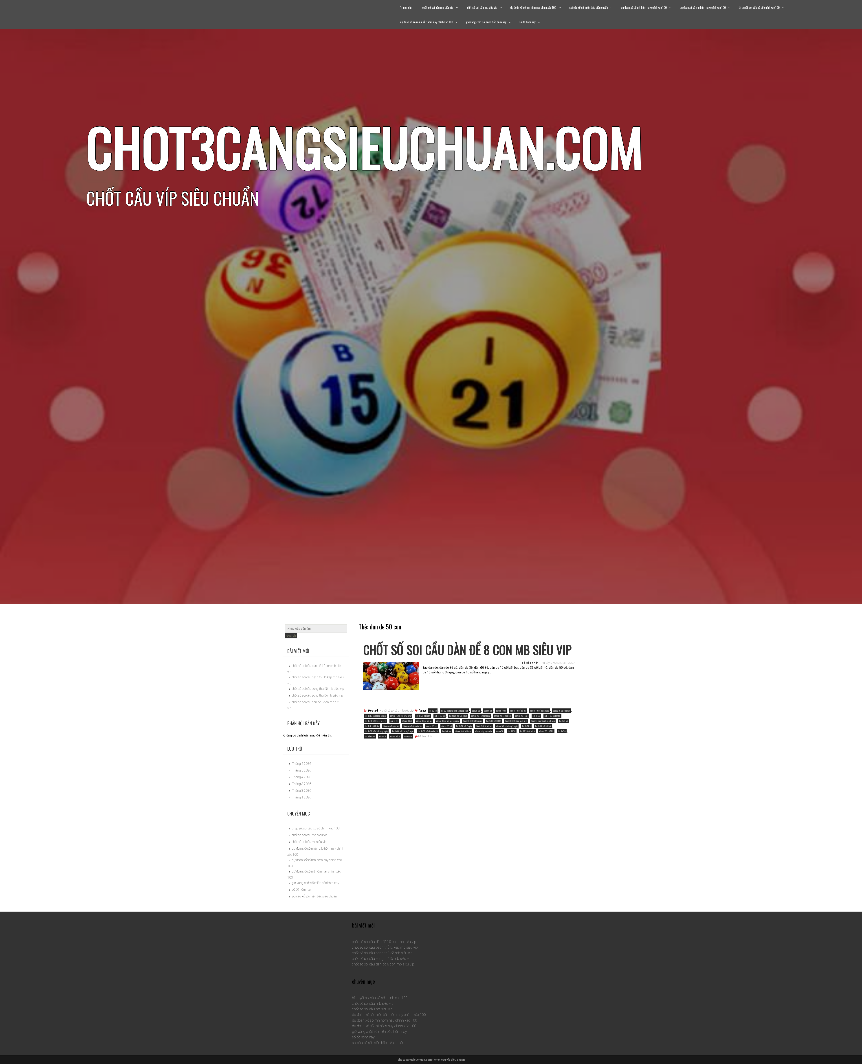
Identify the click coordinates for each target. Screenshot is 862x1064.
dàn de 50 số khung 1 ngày (507, 726)
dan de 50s (526, 726)
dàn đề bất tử (395, 736)
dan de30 (500, 731)
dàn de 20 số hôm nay (502, 715)
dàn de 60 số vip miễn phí (428, 731)
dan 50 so (488, 710)
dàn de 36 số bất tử (493, 721)
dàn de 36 (394, 721)
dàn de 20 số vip (521, 715)
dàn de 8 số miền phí (463, 731)
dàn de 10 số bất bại (518, 710)
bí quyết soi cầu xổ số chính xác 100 (759, 7)
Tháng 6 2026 (301, 763)
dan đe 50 (562, 731)
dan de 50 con (431, 726)
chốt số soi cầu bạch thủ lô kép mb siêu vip (385, 947)
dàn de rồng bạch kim (483, 731)
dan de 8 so (446, 731)
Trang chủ (405, 7)
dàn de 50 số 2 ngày (464, 726)
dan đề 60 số (370, 736)
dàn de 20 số (439, 715)
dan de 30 (536, 715)
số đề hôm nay (527, 22)
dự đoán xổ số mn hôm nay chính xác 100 (533, 7)
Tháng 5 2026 (301, 770)
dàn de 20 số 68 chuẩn (458, 715)
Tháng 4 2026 (301, 777)
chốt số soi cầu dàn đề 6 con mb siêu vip (383, 964)
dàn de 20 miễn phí (423, 715)
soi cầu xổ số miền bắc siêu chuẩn (588, 7)
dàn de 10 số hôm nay (561, 710)
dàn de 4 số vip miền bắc (412, 726)
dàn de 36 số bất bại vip (472, 721)
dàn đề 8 (382, 736)
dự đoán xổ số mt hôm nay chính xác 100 (644, 7)
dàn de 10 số (501, 710)
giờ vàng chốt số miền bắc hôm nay (486, 22)
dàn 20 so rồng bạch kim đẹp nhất (454, 710)
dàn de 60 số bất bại (543, 726)
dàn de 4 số (563, 721)
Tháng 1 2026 (301, 797)
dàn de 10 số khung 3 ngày (375, 715)
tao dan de (408, 736)
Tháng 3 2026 (301, 784)
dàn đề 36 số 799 (546, 731)
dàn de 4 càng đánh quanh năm (543, 721)
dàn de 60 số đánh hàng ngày (376, 731)
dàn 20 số (433, 710)
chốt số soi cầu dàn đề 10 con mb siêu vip (384, 942)
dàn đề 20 (512, 731)
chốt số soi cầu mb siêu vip (437, 7)
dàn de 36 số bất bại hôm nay (447, 721)
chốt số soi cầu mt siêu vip (481, 7)
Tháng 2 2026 (301, 790)
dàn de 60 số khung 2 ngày (402, 731)
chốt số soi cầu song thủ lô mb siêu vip (317, 695)
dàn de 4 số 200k (372, 726)
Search (291, 635)
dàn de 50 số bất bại (484, 726)
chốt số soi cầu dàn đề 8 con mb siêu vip (467, 649)
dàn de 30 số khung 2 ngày (375, 721)
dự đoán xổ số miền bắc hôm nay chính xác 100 (426, 22)
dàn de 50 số (446, 726)
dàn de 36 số (407, 721)
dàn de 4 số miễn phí (391, 726)
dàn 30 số (476, 710)
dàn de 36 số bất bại (424, 721)
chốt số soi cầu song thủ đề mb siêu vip (318, 688)
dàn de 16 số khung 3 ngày (400, 715)
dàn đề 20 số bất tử (527, 731)
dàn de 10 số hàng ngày (539, 710)
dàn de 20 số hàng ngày (480, 715)
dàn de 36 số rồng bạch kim (516, 721)
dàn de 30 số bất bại (552, 715)
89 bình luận (425, 736)
